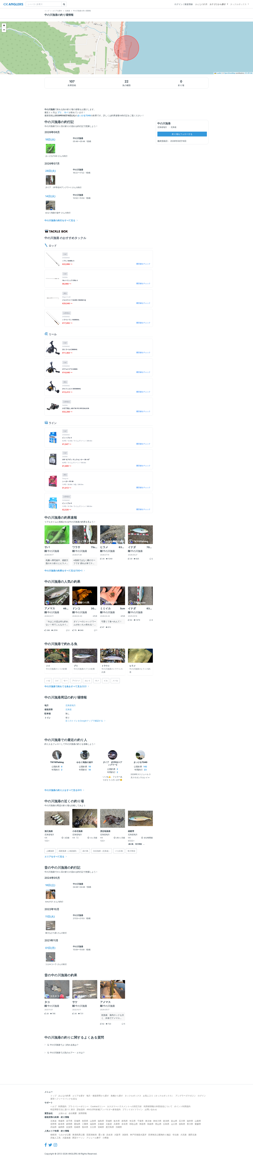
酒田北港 (192, 1134)
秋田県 (85, 1121)
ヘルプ (53, 1106)
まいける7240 (84, 115)
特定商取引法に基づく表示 (62, 1109)
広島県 (166, 1124)
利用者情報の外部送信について (158, 1106)
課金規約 (81, 1109)
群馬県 (125, 1121)
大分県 (93, 1127)
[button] (4, 25)
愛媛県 (198, 1124)
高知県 (53, 1127)
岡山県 (158, 1124)
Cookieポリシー (97, 1106)
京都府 (101, 1124)
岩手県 (69, 1121)
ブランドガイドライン (132, 1109)
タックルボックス (238, 4)
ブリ (59, 112)
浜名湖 (109, 1134)
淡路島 (125, 1134)
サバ (66, 112)
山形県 (93, 1121)
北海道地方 (70, 705)
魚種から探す (117, 1095)
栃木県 (117, 1121)
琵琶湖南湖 (91, 1134)
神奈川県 (157, 1121)
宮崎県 (101, 1127)
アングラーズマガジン (185, 1095)
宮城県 (77, 1121)
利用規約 (62, 1106)
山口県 (174, 1124)
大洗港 (183, 1134)
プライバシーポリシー (78, 1106)
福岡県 (61, 1127)
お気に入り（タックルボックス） (158, 1095)
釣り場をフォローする (182, 134)
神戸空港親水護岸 (138, 1134)
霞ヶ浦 (101, 1134)
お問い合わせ (151, 1109)
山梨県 (198, 1121)
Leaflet (218, 73)
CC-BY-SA (248, 73)
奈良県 (125, 1124)
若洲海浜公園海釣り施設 (159, 1134)
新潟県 (166, 1121)
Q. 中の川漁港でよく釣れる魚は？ (63, 1045)
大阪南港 (66, 1137)
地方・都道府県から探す (97, 1095)
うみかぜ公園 (64, 1134)
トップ (53, 1095)
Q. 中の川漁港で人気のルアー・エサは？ (66, 1052)
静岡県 (69, 1124)
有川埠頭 (138, 844)
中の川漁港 (78, 138)
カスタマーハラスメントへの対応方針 (124, 1106)
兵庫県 (117, 1124)
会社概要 (73, 1113)
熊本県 (85, 1127)
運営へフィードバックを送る (63, 1098)
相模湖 (53, 1134)
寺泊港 (175, 1134)
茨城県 (109, 1121)
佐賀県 (69, 1127)
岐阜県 (61, 1124)
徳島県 (182, 1124)
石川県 (182, 1121)
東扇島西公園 (78, 1134)
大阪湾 (117, 1134)
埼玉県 (132, 1121)
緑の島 (131, 844)
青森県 (61, 1121)
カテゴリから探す (218, 4)
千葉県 (140, 1121)
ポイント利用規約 (182, 1106)
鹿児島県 (110, 1127)
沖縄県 (119, 1127)
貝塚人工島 (55, 1137)
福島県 (101, 1121)
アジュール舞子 (93, 1137)
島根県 (150, 1124)
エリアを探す (78, 1095)
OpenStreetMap (229, 73)
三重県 (85, 1124)
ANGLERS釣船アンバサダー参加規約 (104, 1109)
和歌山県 (133, 1124)
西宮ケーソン (78, 1137)
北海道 (68, 709)
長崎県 (77, 1127)
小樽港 (105, 1137)
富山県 (174, 1121)
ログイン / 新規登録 (183, 4)
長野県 (53, 1124)
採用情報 (82, 1113)
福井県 (190, 1121)
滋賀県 (93, 1124)
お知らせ (63, 1113)
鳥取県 (142, 1124)
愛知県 (77, 1124)
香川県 (190, 1124)
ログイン (202, 1095)
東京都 (148, 1121)
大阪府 (109, 1124)
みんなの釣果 (201, 4)
